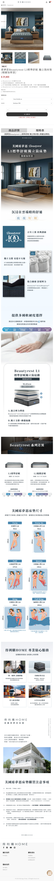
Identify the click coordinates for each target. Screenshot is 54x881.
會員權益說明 (31, 860)
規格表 (40, 130)
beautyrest (10, 5)
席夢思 (4, 5)
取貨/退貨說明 (31, 858)
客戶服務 (5, 867)
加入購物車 (27, 114)
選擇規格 (3, 95)
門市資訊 (5, 855)
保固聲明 (30, 855)
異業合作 (5, 870)
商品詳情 (14, 130)
